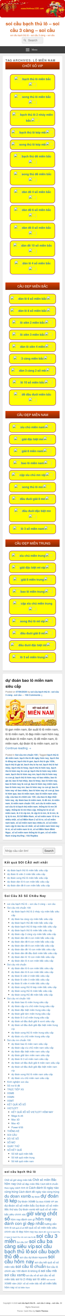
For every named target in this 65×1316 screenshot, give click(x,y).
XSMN (10, 1097)
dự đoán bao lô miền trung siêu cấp (29, 1002)
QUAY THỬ (13, 1146)
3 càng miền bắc (32, 358)
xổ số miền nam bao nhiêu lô (30, 822)
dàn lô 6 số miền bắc (32, 299)
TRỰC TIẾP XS (15, 1089)
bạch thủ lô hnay (20, 767)
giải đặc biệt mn (32, 439)
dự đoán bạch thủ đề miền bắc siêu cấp (32, 922)
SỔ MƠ (11, 1142)
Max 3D (15, 1119)
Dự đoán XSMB (26, 1201)
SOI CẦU (12, 1134)
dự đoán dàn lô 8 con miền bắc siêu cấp (32, 972)
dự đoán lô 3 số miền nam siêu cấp (29, 1059)
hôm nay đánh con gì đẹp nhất (28, 1221)
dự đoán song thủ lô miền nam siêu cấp (32, 1074)
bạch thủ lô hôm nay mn (23, 774)
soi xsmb (51, 1279)
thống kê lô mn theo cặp (24, 809)
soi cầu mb (49, 1270)
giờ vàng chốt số (31, 1215)
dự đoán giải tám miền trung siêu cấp (30, 1013)
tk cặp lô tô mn (38, 813)
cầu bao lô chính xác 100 (23, 796)
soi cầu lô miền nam (46, 803)
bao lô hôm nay (49, 780)
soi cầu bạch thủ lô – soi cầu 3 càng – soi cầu (32, 26)
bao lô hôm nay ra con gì (38, 787)
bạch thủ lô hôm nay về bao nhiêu (32, 777)
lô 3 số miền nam (32, 529)
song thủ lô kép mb (32, 144)
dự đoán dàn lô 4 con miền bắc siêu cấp (32, 960)
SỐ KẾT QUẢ (14, 1150)
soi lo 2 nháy (24, 1279)
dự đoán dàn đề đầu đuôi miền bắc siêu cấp (34, 953)
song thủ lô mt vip (32, 621)
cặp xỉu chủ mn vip (33, 475)
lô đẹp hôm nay (25, 1231)
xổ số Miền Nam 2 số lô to (30, 819)
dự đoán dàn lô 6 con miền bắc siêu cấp (28, 881)
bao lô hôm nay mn (15, 787)
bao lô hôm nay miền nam (44, 784)
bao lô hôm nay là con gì (17, 784)
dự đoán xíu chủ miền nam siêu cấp (30, 1078)
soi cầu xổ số (32, 1275)
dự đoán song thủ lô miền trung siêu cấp (32, 1032)
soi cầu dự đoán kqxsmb (33, 1257)
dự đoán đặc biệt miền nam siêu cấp (30, 1051)
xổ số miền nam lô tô (21, 829)
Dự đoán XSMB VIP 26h (47, 1201)
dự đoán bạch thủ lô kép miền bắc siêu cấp (34, 926)
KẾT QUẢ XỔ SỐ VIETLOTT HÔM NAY (32, 1112)
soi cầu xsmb (15, 1274)
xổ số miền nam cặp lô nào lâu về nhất (31, 824)
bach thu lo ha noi (33, 764)
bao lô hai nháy (20, 780)
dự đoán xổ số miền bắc (20, 1205)
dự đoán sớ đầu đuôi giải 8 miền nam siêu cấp (35, 1062)
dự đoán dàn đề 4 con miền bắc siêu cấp (32, 938)
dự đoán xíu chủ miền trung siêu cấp (30, 1036)
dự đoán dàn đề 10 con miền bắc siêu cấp (33, 949)
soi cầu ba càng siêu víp (29, 1243)
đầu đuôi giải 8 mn (32, 499)
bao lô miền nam (32, 463)
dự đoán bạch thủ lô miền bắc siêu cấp (27, 870)
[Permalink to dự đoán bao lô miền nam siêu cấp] (31, 725)
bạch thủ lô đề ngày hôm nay (34, 758)
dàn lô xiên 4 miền (32, 346)
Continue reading (18, 748)
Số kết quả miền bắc (22, 1153)
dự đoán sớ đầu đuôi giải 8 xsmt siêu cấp (33, 1021)
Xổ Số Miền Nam (25, 816)
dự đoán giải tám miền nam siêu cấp (30, 1055)
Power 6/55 (17, 1127)
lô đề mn (46, 800)
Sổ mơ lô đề (13, 1085)
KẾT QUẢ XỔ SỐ (16, 1104)
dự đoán (36, 1196)
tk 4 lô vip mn (23, 813)
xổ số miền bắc (31, 1283)
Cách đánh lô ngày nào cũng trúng (32, 1190)
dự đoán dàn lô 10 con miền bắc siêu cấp (33, 957)
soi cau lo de (30, 1236)
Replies (32, 835)
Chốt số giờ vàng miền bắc (18, 1180)
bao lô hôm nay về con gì (41, 790)
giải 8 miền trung (32, 579)
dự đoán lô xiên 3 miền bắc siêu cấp (26, 874)
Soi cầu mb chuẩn (16, 964)
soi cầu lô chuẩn (31, 1266)
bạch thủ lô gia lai (14, 764)
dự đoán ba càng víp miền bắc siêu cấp (32, 919)
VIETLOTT (12, 1108)
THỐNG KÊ (13, 1131)
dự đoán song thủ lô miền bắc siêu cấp (27, 877)
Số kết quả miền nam (22, 1161)
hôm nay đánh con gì (23, 1219)
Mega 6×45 (17, 1115)
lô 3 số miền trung (32, 657)
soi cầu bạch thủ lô (28, 1248)
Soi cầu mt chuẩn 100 (18, 998)
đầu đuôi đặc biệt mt (32, 645)
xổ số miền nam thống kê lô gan (28, 832)
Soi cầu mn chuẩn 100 (26, 754)
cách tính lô (21, 1187)
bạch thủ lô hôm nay (39, 767)
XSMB (10, 1093)
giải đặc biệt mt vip (32, 567)
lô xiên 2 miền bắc (32, 322)
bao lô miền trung (33, 591)
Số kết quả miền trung (22, 1157)
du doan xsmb (18, 1196)
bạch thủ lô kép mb (33, 132)
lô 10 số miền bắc (32, 382)
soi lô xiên (39, 1279)
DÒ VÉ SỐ (13, 1138)
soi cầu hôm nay (30, 1258)
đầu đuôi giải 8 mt (32, 633)
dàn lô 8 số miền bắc (32, 311)
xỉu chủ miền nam (32, 427)
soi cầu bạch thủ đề (32, 1253)
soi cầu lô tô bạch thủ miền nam (21, 806)
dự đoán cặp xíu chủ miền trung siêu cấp (32, 1006)
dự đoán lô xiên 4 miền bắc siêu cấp (30, 983)
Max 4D (15, 1123)
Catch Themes (42, 1311)
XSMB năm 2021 (13, 1283)
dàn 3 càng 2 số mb (32, 370)
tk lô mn (51, 813)
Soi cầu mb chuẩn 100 (19, 907)
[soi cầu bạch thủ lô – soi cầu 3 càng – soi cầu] (32, 16)
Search (49, 851)
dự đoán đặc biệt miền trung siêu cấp (30, 1010)
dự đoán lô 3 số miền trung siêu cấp (30, 1017)
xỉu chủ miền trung (32, 555)
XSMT (10, 1100)
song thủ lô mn (32, 487)
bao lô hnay (35, 780)
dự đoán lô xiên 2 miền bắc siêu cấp (30, 975)
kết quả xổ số (18, 1227)
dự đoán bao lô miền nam (28, 800)
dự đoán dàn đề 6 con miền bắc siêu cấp (32, 941)
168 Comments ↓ (34, 695)
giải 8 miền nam (32, 451)
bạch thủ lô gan (25, 761)
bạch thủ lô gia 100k (44, 761)
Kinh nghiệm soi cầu (18, 1081)
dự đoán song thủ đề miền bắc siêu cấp (32, 994)
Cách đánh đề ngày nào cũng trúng (39, 1191)
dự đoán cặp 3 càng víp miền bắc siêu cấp (33, 934)
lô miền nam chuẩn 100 (23, 803)
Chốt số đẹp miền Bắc (28, 1184)
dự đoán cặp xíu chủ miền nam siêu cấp (32, 1047)
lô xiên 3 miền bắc (32, 334)
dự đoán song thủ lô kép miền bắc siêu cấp (34, 987)
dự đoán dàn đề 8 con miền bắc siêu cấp (28, 885)
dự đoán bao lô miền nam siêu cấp (29, 1044)
